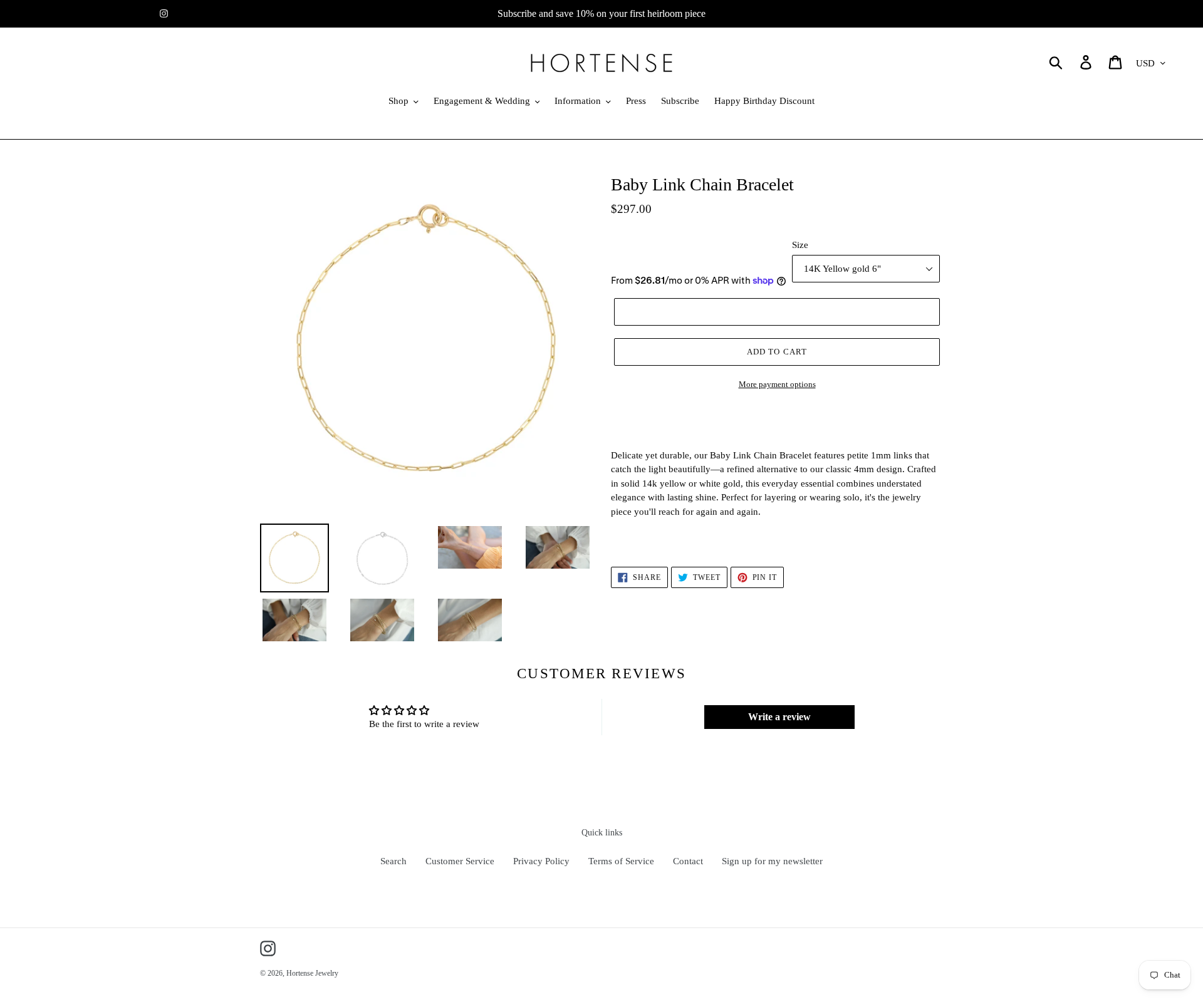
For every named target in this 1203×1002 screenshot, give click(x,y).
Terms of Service (621, 861)
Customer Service (459, 861)
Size (800, 245)
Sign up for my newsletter (772, 861)
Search (393, 861)
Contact (688, 861)
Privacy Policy (541, 861)
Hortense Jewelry (312, 973)
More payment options (777, 384)
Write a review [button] (779, 716)
